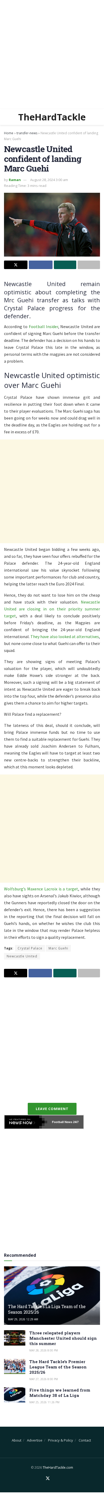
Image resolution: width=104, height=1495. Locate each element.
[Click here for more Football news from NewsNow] (26, 1122)
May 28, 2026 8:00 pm (43, 1350)
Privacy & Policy (60, 1440)
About (16, 1440)
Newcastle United (22, 956)
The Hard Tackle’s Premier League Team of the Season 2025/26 (58, 1367)
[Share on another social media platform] (89, 265)
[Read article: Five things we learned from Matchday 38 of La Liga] (14, 1394)
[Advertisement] (52, 54)
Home (8, 133)
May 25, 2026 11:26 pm (44, 1402)
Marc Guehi (58, 948)
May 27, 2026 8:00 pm (43, 1379)
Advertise (34, 1440)
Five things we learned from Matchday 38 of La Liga (59, 1392)
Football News (62, 1122)
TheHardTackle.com (58, 1467)
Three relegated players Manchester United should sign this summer (63, 1338)
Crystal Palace (30, 948)
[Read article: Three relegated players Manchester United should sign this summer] (14, 1337)
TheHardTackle (52, 117)
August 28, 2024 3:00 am (49, 179)
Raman (15, 179)
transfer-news (27, 133)
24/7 (75, 1122)
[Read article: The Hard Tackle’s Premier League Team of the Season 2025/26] (14, 1366)
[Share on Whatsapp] (65, 265)
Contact (85, 1440)
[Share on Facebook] (40, 265)
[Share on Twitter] (15, 265)
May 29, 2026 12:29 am (23, 1319)
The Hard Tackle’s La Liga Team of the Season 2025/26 (47, 1309)
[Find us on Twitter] (48, 1478)
